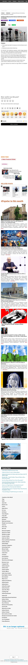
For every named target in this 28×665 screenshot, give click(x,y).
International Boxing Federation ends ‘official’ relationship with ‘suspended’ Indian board (13, 483)
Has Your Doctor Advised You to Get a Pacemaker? (12, 480)
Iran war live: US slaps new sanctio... (6, 194)
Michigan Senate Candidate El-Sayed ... (15, 194)
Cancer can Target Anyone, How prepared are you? (12, 485)
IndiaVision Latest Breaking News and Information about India (16, 660)
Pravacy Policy (7, 659)
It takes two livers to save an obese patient (11, 472)
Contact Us (22, 659)
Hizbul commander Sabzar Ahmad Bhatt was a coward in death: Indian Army (8, 177)
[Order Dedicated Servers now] (11, 459)
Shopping (14, 1)
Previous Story (7, 168)
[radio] (2, 101)
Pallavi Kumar (21, 20)
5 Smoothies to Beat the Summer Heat (10, 470)
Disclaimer (12, 659)
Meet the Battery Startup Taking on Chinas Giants (12, 324)
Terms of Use (17, 659)
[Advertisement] (14, 80)
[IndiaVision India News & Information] (14, 6)
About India (4, 1)
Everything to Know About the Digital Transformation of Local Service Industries (12, 248)
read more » (8, 254)
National (8, 13)
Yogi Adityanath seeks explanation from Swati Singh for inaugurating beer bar (15, 171)
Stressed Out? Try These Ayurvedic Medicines (11, 486)
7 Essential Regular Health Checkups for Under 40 (12, 491)
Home (3, 13)
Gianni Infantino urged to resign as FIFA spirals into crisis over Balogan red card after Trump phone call (14, 336)
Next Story (17, 173)
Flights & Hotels (21, 1)
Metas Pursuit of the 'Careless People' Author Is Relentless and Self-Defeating (13, 389)
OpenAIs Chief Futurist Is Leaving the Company (14, 439)
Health (9, 1)
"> (16, 25)
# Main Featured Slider (9, 159)
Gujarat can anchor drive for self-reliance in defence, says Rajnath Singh (12, 222)
